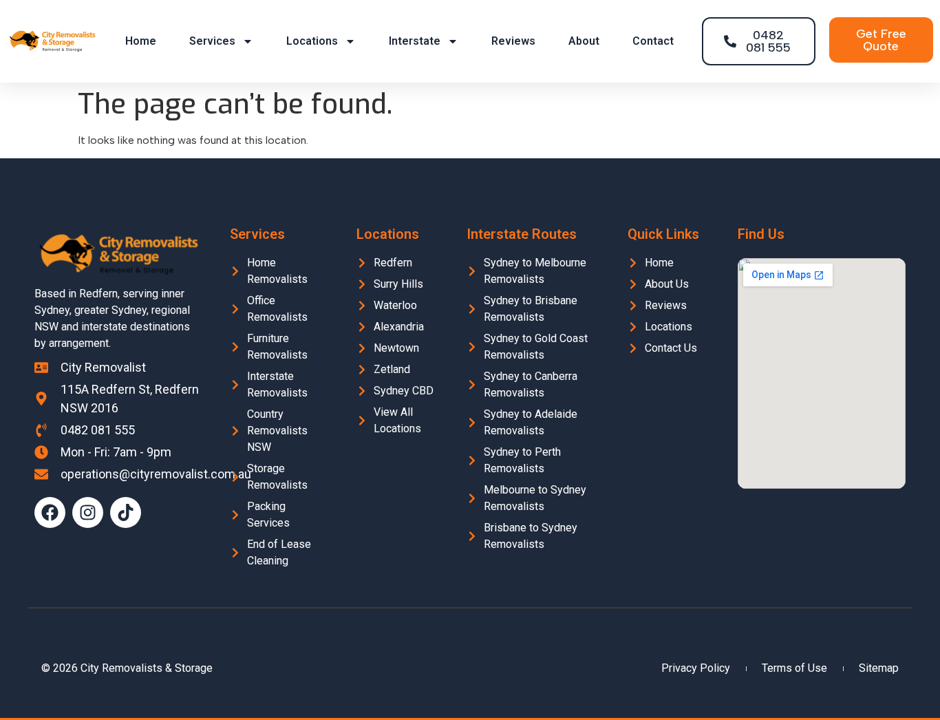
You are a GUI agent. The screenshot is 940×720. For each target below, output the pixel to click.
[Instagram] (87, 512)
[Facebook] (49, 512)
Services (212, 40)
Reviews (513, 40)
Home (140, 40)
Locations (312, 40)
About (583, 40)
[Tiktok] (125, 512)
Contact (653, 40)
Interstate (414, 40)
